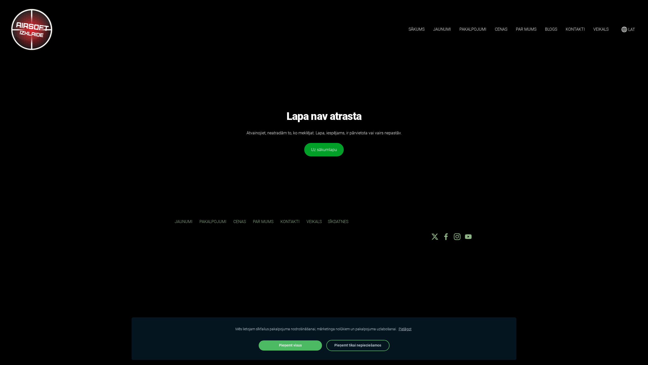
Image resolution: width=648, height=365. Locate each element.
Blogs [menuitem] (551, 29)
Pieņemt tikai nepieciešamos (357, 345)
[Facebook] (446, 236)
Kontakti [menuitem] (575, 29)
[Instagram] (457, 236)
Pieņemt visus (290, 345)
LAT (631, 29)
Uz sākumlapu (324, 149)
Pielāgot (405, 329)
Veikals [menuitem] (601, 29)
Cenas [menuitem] (501, 29)
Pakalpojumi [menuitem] (472, 29)
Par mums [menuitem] (526, 29)
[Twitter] (435, 236)
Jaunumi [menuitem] (442, 29)
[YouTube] (468, 236)
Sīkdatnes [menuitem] (338, 221)
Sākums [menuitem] (416, 29)
